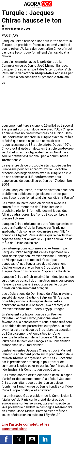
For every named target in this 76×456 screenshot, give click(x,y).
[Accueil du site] (38, 7)
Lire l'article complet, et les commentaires (25, 426)
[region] (44, 102)
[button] (6, 439)
